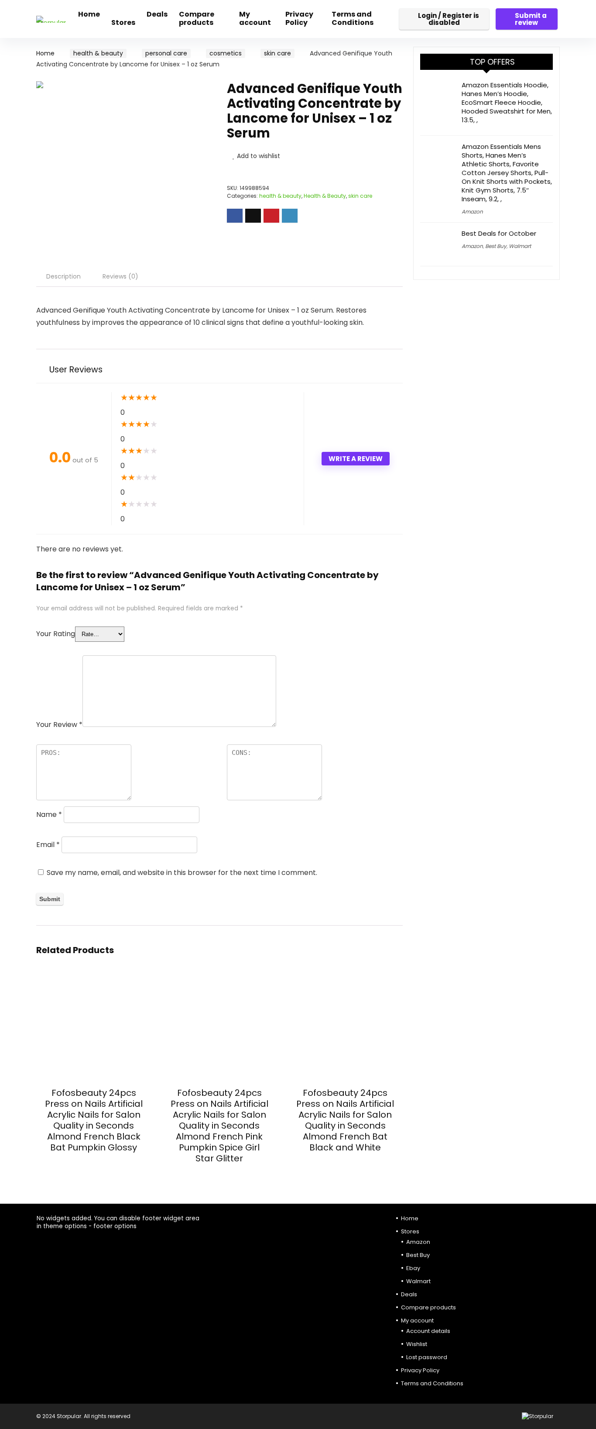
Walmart (520, 246)
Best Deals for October (499, 233)
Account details (428, 1331)
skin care (277, 53)
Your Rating (55, 634)
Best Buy (496, 246)
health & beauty (98, 53)
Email (48, 845)
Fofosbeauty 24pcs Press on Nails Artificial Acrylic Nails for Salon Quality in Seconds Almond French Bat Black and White (345, 1120)
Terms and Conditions (352, 18)
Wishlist (416, 1344)
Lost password (426, 1357)
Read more (94, 1164)
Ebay (413, 1268)
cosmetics (225, 53)
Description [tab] (63, 276)
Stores (123, 22)
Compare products (196, 18)
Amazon (472, 211)
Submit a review (531, 19)
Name (49, 814)
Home (89, 14)
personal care (166, 53)
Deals (157, 14)
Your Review (59, 725)
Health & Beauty (325, 196)
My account (255, 18)
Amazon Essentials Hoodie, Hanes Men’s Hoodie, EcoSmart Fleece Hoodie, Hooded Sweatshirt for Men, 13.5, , (507, 102)
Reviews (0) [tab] (120, 276)
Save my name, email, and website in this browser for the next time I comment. (182, 873)
